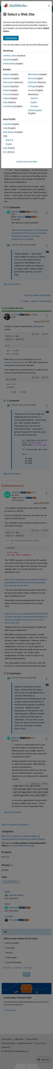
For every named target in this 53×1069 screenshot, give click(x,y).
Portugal (32, 86)
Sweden (31, 90)
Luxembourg (8, 106)
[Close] (49, 6)
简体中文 (10, 140)
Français (34, 106)
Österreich (32, 82)
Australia (7, 124)
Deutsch (34, 98)
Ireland (6, 98)
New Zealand (9, 132)
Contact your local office (26, 161)
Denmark (7, 78)
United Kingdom (35, 110)
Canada (6, 59)
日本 (5, 148)
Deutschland (8, 82)
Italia (5, 102)
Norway (31, 78)
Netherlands (33, 74)
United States (9, 63)
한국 (5, 152)
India (5, 128)
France (6, 94)
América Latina (9, 55)
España (6, 86)
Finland (6, 90)
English (34, 102)
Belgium (6, 74)
